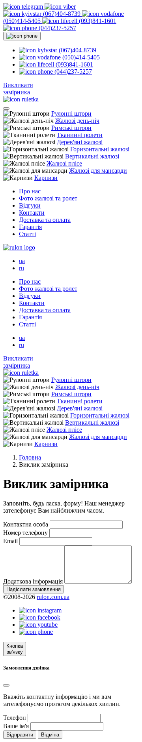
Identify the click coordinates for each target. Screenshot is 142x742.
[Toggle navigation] (6, 108)
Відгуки (30, 205)
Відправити (19, 735)
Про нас (30, 191)
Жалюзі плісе (64, 163)
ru (21, 268)
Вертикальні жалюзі (92, 156)
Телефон (14, 717)
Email (10, 541)
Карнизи (46, 177)
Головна (30, 457)
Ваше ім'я (16, 726)
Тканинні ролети (80, 135)
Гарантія (30, 226)
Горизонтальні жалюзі (99, 149)
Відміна (50, 735)
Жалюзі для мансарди (98, 170)
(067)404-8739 (61, 13)
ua (22, 261)
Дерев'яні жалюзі (80, 142)
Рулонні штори (71, 113)
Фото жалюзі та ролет (48, 198)
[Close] (6, 685)
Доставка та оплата (45, 219)
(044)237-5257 (56, 28)
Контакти (32, 212)
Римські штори (71, 127)
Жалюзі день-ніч (77, 120)
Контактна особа (25, 524)
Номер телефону (25, 532)
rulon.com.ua (53, 596)
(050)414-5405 (80, 57)
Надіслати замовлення (33, 589)
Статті (27, 234)
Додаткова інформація (33, 581)
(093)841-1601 (96, 20)
